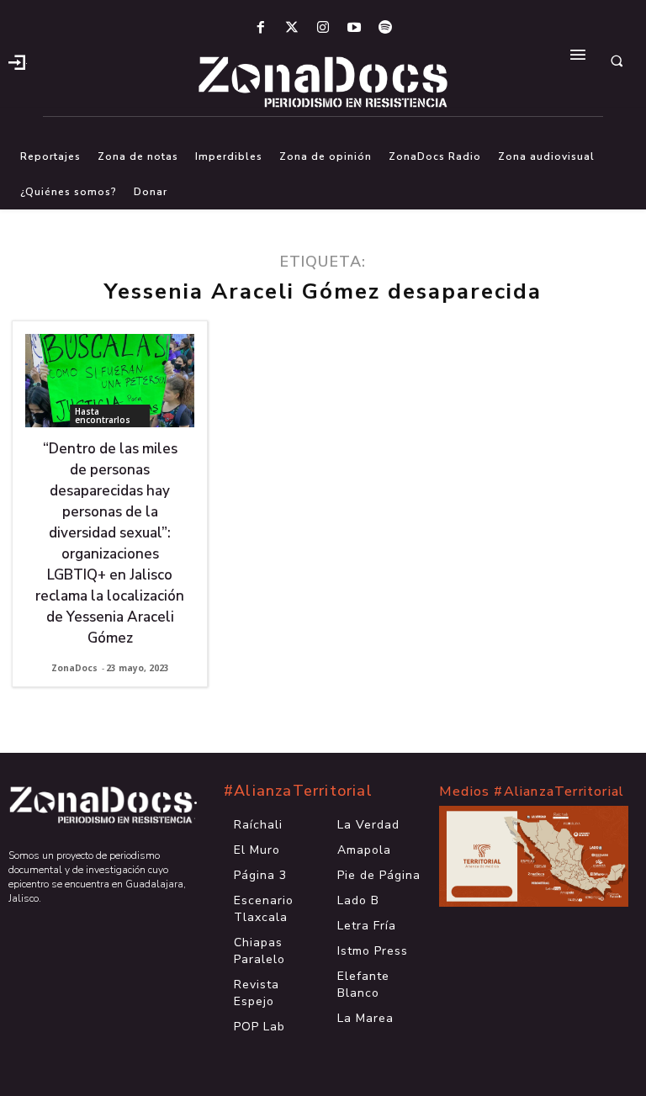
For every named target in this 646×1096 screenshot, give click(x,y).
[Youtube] (354, 28)
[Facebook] (260, 28)
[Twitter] (291, 28)
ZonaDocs (74, 668)
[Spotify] (385, 28)
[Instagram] (322, 28)
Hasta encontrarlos (102, 415)
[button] (617, 61)
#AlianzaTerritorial (298, 791)
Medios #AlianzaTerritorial (531, 791)
